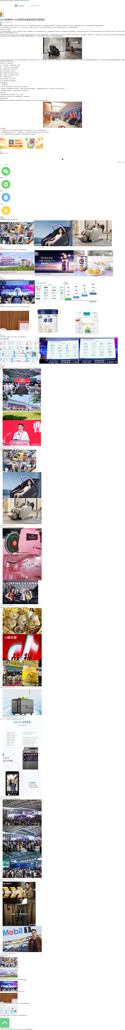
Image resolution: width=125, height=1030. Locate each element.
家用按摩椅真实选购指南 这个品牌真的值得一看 (9, 449)
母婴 (15, 0)
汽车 (26, 0)
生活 (13, 0)
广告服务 (6, 1028)
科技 (28, 0)
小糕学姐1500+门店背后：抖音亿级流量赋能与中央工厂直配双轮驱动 (14, 607)
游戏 (9, 0)
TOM (3, 22)
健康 (22, 0)
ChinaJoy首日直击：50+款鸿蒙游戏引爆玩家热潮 (10, 798)
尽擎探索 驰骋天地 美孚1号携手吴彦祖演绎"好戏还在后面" (12, 881)
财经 (20, 0)
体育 (7, 0)
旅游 (11, 0)
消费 (24, 0)
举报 (1, 151)
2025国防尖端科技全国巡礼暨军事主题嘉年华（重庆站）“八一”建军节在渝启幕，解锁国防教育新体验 (20, 368)
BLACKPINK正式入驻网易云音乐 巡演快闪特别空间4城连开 (12, 527)
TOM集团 (2, 1028)
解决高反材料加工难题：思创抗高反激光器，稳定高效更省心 (15, 715)
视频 (17, 0)
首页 (1, 0)
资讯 (3, 0)
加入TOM (10, 1028)
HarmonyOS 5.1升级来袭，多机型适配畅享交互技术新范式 (12, 719)
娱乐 (5, 0)
